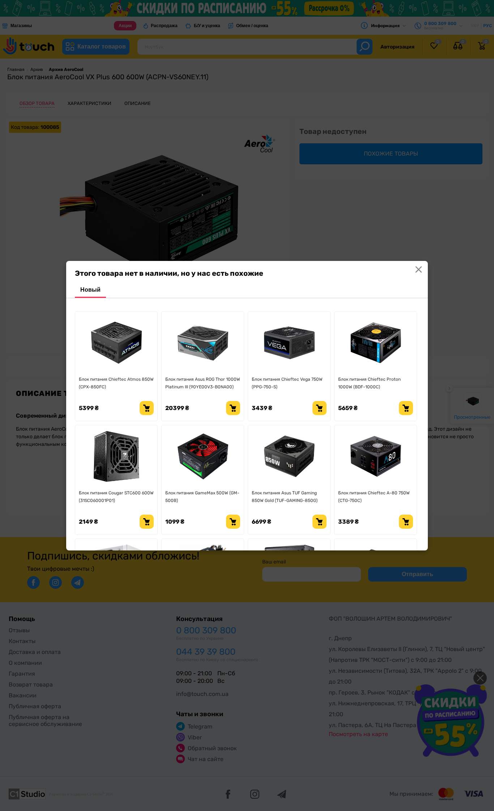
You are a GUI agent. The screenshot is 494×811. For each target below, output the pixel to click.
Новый (90, 290)
